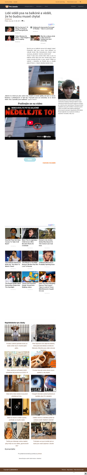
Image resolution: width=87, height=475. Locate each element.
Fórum (46, 6)
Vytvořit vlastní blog (60, 2)
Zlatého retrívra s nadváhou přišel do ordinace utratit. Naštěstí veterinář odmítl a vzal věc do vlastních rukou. (43, 420)
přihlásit (40, 453)
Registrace (80, 6)
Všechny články (8, 2)
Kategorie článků (29, 6)
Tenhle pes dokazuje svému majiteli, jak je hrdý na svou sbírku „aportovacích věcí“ (16, 443)
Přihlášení (73, 6)
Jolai (9, 21)
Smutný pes (8, 19)
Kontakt (15, 2)
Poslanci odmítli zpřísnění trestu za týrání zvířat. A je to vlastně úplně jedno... (16, 346)
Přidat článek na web (72, 2)
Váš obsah (38, 6)
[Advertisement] (15, 59)
